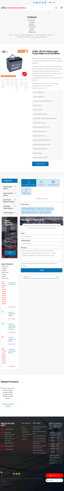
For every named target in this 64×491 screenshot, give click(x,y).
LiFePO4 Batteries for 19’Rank (12, 314)
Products (16, 35)
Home (10, 35)
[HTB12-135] (14, 63)
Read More (11, 307)
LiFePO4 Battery (8, 213)
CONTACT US (10, 253)
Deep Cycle (40, 209)
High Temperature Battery (29, 212)
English (53, 2)
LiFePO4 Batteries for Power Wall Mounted (12, 326)
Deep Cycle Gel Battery (27, 35)
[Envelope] (37, 2)
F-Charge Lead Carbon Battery (12, 351)
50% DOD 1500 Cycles (28, 209)
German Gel (49, 209)
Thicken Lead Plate (44, 212)
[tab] (28, 183)
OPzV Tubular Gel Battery (12, 283)
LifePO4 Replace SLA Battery (12, 339)
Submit (42, 270)
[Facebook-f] (40, 2)
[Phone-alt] (34, 2)
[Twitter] (45, 2)
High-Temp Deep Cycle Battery (44, 35)
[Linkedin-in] (42, 2)
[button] (61, 8)
